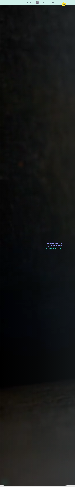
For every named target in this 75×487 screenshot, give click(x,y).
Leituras (48, 2)
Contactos (52, 2)
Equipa (28, 2)
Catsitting (24, 2)
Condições (43, 2)
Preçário (31, 2)
